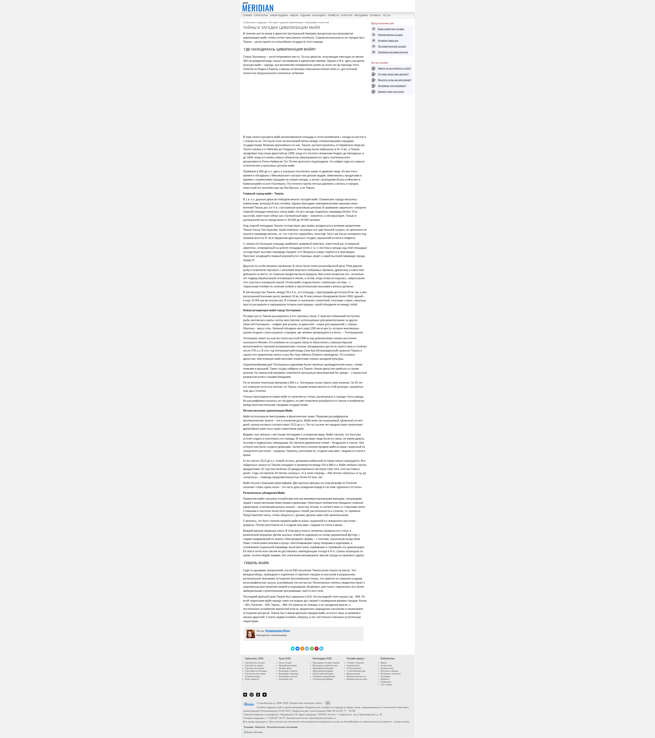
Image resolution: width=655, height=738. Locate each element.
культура (346, 15)
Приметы (385, 679)
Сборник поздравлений (324, 676)
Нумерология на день (357, 679)
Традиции (385, 676)
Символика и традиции (255, 22)
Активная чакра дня (388, 40)
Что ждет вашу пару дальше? (393, 74)
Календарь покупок (288, 676)
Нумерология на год (356, 676)
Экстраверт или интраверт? (392, 85)
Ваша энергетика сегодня (391, 29)
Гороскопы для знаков (255, 673)
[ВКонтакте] (297, 649)
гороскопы (261, 15)
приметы (333, 15)
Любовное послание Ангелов (393, 52)
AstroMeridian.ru (267, 703)
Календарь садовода (288, 673)
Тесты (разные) (354, 668)
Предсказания (353, 673)
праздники (361, 15)
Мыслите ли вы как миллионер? (394, 80)
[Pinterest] (317, 649)
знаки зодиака (279, 15)
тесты (386, 15)
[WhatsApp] (312, 649)
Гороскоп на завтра (254, 665)
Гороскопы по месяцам (256, 671)
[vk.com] (245, 696)
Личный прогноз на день (390, 34)
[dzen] (264, 696)
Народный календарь (323, 671)
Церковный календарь (323, 668)
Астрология (386, 665)
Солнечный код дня (356, 671)
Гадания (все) (353, 665)
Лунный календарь (288, 665)
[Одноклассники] (302, 649)
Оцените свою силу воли (391, 91)
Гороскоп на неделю (254, 668)
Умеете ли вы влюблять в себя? (394, 68)
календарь (319, 15)
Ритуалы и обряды (389, 671)
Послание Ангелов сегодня (392, 46)
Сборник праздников (323, 679)
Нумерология (387, 668)
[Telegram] (307, 649)
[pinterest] (251, 696)
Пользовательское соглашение (282, 727)
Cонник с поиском (355, 662)
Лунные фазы (285, 668)
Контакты (260, 727)
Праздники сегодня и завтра (326, 662)
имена (294, 15)
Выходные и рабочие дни (325, 665)
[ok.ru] (258, 696)
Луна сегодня (285, 662)
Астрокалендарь (252, 676)
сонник (247, 15)
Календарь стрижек (288, 671)
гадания (305, 15)
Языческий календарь (323, 673)
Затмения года (286, 679)
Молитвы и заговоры (391, 673)
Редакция (248, 727)
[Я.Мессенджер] (293, 649)
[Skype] (321, 649)
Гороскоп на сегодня (255, 662)
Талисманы (386, 681)
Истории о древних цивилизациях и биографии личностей (299, 22)
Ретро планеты (252, 679)
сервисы (375, 15)
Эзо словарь (386, 684)
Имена (384, 662)
